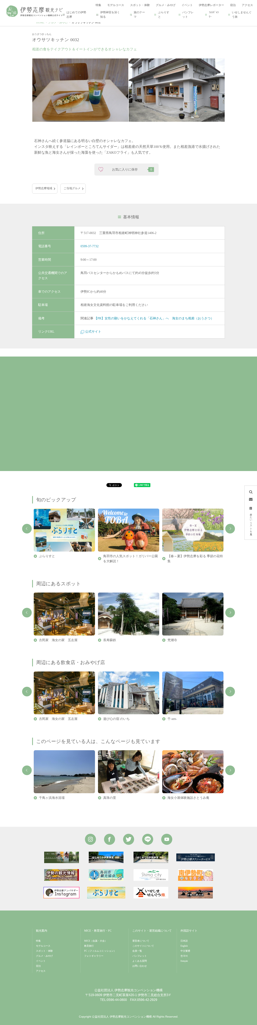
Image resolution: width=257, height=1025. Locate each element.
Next (230, 528)
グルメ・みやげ (58, 22)
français (184, 961)
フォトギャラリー (93, 955)
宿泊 (38, 966)
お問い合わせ (139, 966)
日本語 (184, 940)
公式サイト (93, 331)
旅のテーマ (139, 14)
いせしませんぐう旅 (242, 14)
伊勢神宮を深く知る (110, 14)
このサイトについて (143, 945)
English (184, 945)
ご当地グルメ (72, 188)
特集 (38, 940)
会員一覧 (137, 950)
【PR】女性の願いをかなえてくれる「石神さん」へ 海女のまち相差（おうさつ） (154, 318)
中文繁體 (185, 950)
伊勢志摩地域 (43, 188)
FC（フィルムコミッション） (100, 950)
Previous (27, 528)
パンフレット (188, 14)
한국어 (184, 955)
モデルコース (43, 945)
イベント (41, 961)
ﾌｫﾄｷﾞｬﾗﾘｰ (214, 14)
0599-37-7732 (90, 246)
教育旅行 (89, 945)
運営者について (140, 940)
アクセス (41, 971)
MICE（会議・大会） (95, 940)
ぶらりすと (163, 14)
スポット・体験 (44, 950)
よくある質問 (139, 961)
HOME (40, 22)
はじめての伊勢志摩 (76, 14)
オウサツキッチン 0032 (86, 22)
